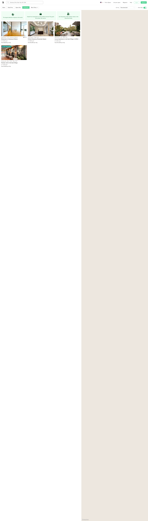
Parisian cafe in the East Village (9, 62)
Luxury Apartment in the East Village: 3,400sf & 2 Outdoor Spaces (67, 39)
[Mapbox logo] (85, 520)
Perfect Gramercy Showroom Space (37, 39)
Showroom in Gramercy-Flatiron (9, 39)
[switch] (145, 8)
